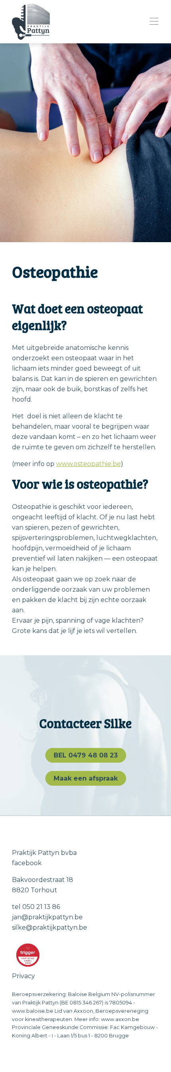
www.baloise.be (32, 1011)
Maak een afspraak (86, 778)
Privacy (23, 976)
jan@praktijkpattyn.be (47, 917)
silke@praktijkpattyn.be (49, 927)
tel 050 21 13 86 (36, 907)
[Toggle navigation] (151, 21)
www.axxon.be (120, 1019)
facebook (27, 863)
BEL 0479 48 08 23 (86, 755)
